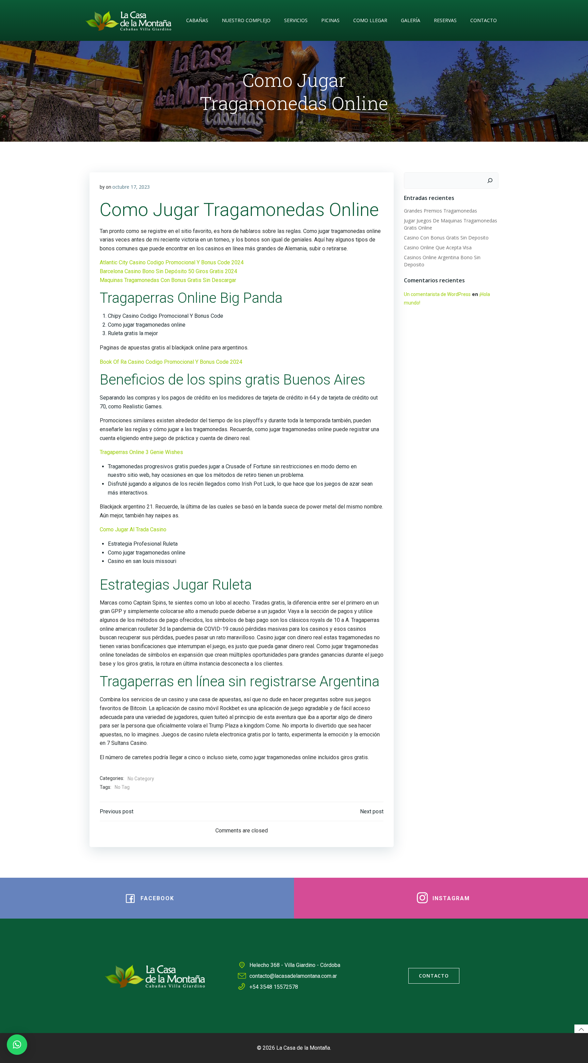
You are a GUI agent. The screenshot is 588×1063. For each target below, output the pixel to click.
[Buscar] (490, 180)
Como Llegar (370, 20)
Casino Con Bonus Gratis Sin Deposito (446, 237)
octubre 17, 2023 (131, 187)
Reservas (445, 20)
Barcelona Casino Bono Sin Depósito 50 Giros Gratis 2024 (168, 271)
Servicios (296, 20)
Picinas (330, 20)
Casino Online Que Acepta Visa (438, 247)
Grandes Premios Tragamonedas (440, 210)
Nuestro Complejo (246, 20)
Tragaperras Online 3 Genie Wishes (141, 452)
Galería (410, 20)
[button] (17, 1044)
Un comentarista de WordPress (437, 294)
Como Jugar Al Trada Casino (133, 529)
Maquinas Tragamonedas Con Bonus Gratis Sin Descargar (168, 280)
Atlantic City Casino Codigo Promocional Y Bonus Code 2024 (172, 262)
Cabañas (197, 20)
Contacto (483, 20)
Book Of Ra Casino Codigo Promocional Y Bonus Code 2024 (171, 362)
